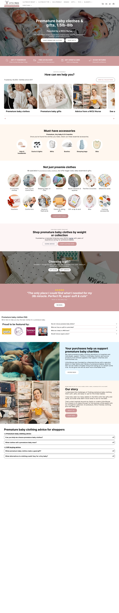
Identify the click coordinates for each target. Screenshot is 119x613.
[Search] (106, 4)
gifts (50, 25)
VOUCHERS (60, 273)
